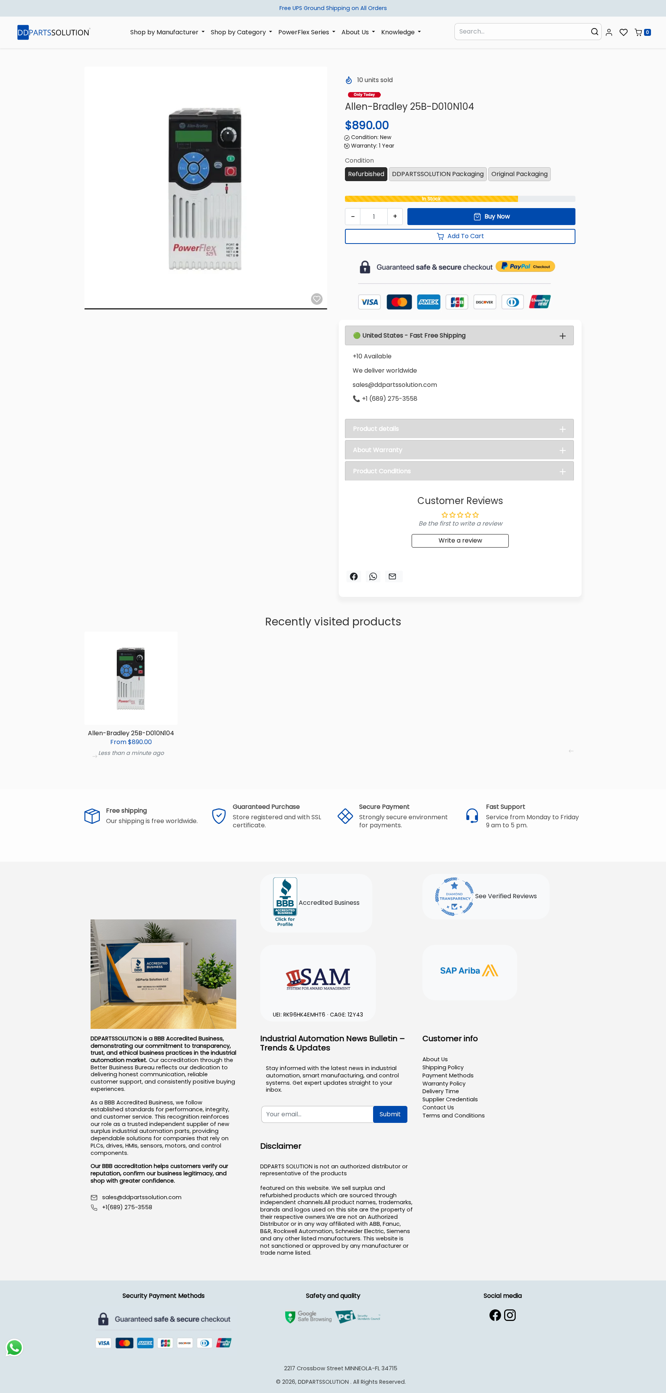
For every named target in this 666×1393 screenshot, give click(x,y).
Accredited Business (328, 903)
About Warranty (377, 449)
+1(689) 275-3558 (127, 1207)
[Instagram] (510, 1315)
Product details (376, 428)
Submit (390, 1114)
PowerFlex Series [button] (304, 31)
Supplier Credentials (450, 1099)
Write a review (460, 540)
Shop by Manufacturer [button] (165, 31)
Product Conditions (382, 471)
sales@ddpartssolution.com (142, 1197)
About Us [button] (355, 31)
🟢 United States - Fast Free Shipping (409, 335)
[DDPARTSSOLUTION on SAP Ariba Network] (470, 971)
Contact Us (438, 1107)
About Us (435, 1059)
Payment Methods (448, 1075)
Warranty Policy (444, 1083)
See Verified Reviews (505, 896)
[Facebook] (495, 1315)
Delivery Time (440, 1091)
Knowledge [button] (398, 31)
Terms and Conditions (453, 1115)
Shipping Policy (443, 1067)
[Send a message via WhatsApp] (14, 1347)
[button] (609, 32)
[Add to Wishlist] (317, 299)
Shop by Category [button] (239, 31)
